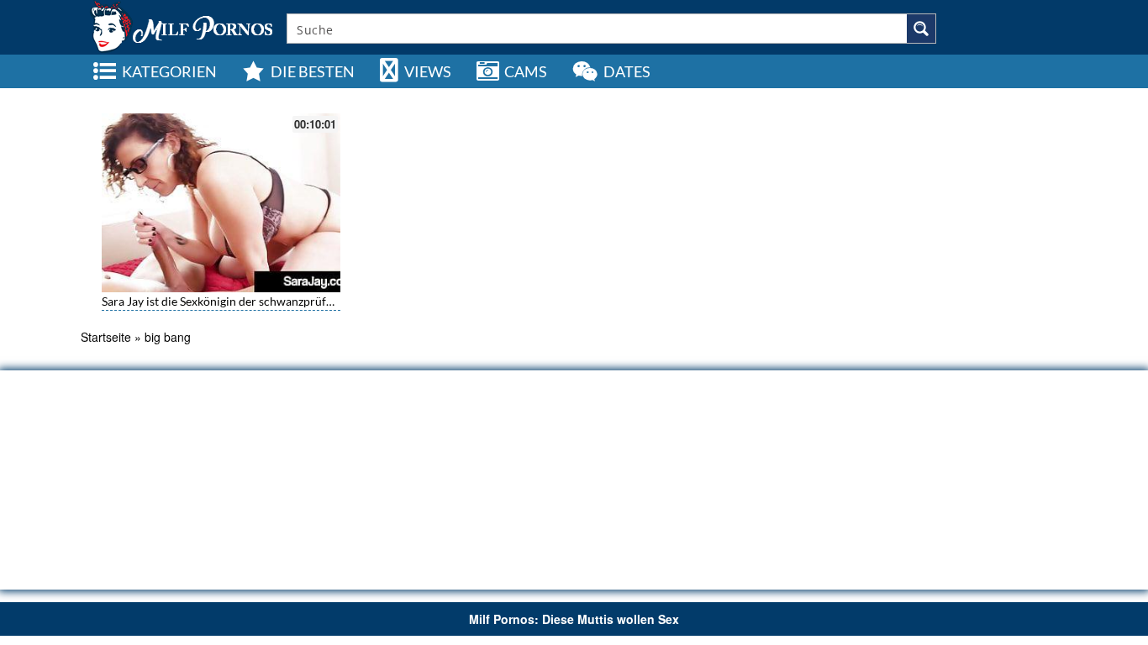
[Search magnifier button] (921, 28)
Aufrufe (972, 97)
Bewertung (1027, 97)
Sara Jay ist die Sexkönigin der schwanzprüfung (223, 301)
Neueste (923, 97)
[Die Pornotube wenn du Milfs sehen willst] (180, 25)
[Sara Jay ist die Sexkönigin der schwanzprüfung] (221, 202)
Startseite (106, 336)
